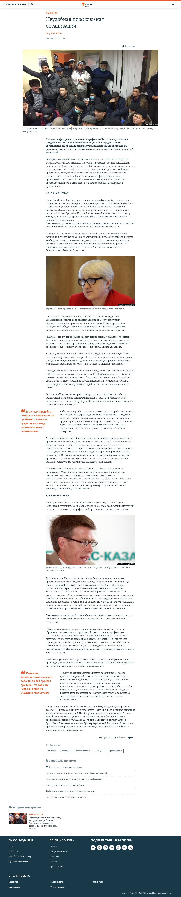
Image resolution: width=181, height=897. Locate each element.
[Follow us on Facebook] (105, 847)
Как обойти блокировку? (20, 856)
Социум (53, 862)
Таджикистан (56, 882)
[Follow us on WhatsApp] (118, 847)
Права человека (57, 867)
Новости (54, 846)
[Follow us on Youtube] (93, 847)
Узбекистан (97, 882)
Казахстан (14, 882)
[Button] (128, 46)
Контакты (13, 851)
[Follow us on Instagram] (99, 847)
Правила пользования (19, 862)
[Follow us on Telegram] (111, 847)
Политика (54, 856)
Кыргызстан (14, 887)
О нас (11, 846)
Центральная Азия (58, 851)
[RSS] (130, 847)
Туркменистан (36, 815)
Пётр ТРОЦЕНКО (54, 33)
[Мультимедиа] (173, 4)
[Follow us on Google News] (124, 847)
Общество (52, 13)
